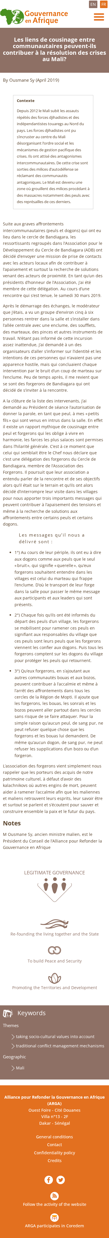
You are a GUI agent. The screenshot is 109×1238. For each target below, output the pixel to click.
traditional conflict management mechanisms (60, 1046)
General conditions (54, 1136)
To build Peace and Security (55, 961)
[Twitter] (60, 1180)
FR (103, 4)
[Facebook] (48, 1180)
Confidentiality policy (54, 1152)
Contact (54, 1144)
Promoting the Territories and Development (54, 987)
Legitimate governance (54, 872)
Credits (55, 1160)
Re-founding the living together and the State (54, 934)
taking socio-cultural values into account (55, 1036)
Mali (20, 1068)
